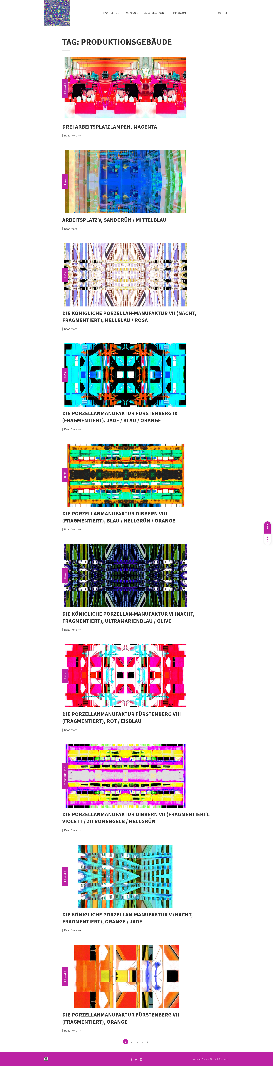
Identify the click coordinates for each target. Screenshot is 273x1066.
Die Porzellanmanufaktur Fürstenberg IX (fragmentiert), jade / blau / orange (119, 416)
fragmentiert (65, 776)
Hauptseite (110, 13)
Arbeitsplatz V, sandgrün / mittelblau (114, 219)
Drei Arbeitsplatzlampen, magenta (109, 126)
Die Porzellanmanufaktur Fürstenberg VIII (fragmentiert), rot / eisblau (121, 717)
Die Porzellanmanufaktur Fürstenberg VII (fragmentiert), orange (120, 1018)
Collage (65, 88)
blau (65, 181)
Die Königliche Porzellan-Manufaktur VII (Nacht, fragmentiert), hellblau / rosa (129, 316)
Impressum (179, 13)
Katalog (131, 13)
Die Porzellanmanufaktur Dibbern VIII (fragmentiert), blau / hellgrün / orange (118, 517)
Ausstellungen (154, 13)
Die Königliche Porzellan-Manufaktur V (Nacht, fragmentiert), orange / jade (127, 918)
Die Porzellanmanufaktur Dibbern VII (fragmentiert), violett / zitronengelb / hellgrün (136, 818)
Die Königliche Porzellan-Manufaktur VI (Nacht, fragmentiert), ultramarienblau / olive (128, 617)
